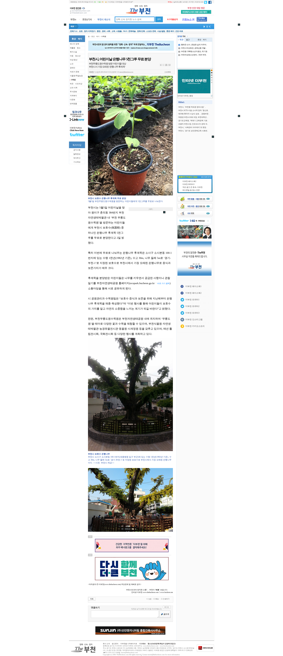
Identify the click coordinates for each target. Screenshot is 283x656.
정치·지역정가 (89, 31)
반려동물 (73, 104)
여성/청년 (73, 60)
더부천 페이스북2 (189, 181)
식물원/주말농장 (76, 76)
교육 (113, 31)
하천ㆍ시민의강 (76, 84)
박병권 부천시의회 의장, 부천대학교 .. (193, 117)
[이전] (209, 26)
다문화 (72, 100)
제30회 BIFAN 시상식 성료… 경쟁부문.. (193, 114)
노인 (71, 64)
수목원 (73, 80)
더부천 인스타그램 (194, 319)
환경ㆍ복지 (202, 40)
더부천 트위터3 (188, 184)
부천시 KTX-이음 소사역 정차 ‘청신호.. (193, 110)
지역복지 (73, 96)
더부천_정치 (182, 96)
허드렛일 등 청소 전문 (191, 190)
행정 (99, 31)
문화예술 (132, 31)
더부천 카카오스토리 (195, 326)
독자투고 (76, 158)
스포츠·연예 (151, 31)
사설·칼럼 (161, 31)
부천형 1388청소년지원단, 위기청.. (194, 51)
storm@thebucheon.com (126, 72)
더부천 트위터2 (192, 306)
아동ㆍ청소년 (75, 56)
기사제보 (111, 2)
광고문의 (115, 644)
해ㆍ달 (104, 2)
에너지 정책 (74, 44)
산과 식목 (73, 88)
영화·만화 (141, 31)
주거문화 (73, 92)
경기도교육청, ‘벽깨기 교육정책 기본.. (193, 121)
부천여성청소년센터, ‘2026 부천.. (194, 55)
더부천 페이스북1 (193, 286)
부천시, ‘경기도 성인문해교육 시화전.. (193, 131)
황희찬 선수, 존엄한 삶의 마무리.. (194, 45)
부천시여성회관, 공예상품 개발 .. (194, 48)
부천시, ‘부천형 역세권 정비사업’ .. (192, 107)
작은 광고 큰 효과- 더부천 (192, 187)
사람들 (119, 31)
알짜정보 (76, 154)
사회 (108, 31)
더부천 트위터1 (192, 300)
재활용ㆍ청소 (75, 48)
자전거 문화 (74, 72)
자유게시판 (199, 2)
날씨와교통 (177, 2)
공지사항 (76, 150)
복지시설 (73, 52)
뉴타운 (185, 2)
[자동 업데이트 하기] (203, 26)
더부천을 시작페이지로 (124, 2)
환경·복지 (170, 31)
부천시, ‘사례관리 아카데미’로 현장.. (192, 127)
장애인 (72, 68)
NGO (125, 31)
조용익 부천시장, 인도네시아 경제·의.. (193, 124)
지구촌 (191, 2)
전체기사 (73, 31)
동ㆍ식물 (97, 2)
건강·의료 (179, 31)
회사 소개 (106, 644)
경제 (104, 31)
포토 (81, 31)
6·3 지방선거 (172, 19)
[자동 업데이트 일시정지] (206, 26)
